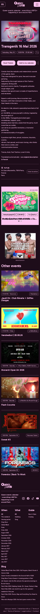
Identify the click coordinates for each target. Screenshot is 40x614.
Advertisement (20, 260)
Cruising (30, 517)
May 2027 (4, 556)
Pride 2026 (4, 530)
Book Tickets (8, 63)
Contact (36, 611)
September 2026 (6, 535)
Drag (16, 519)
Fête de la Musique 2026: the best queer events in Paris (18, 599)
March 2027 (4, 551)
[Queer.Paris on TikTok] (33, 498)
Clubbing (17, 517)
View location (33, 172)
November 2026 (6, 541)
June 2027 (4, 559)
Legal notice (26, 611)
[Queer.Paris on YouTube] (37, 498)
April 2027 (4, 554)
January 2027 (5, 546)
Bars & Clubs (32, 514)
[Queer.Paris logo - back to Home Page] (19, 4)
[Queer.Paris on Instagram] (23, 498)
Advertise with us (24, 609)
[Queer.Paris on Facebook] (28, 498)
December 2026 (6, 543)
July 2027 (4, 562)
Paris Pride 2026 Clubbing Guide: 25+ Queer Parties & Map (19, 586)
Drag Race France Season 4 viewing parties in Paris (17, 578)
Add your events (10, 609)
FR (2, 4)
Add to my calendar (26, 63)
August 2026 (5, 533)
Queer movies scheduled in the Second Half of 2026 (17, 576)
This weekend (5, 517)
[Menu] (37, 4)
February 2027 (5, 548)
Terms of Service (14, 611)
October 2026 (5, 538)
